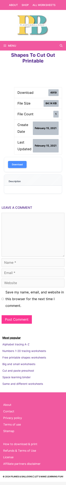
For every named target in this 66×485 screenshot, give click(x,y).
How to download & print (20, 444)
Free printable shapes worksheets (24, 357)
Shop (25, 5)
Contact (8, 411)
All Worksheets (44, 5)
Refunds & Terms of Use (19, 450)
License (8, 457)
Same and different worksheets (22, 383)
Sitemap (8, 431)
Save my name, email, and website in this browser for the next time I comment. (34, 299)
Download (17, 164)
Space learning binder (16, 377)
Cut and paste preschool (18, 370)
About (13, 5)
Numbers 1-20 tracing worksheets (24, 351)
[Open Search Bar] (61, 46)
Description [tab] (15, 181)
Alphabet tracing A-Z (15, 344)
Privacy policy (12, 418)
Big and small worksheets (18, 364)
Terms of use (12, 424)
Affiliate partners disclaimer (22, 463)
